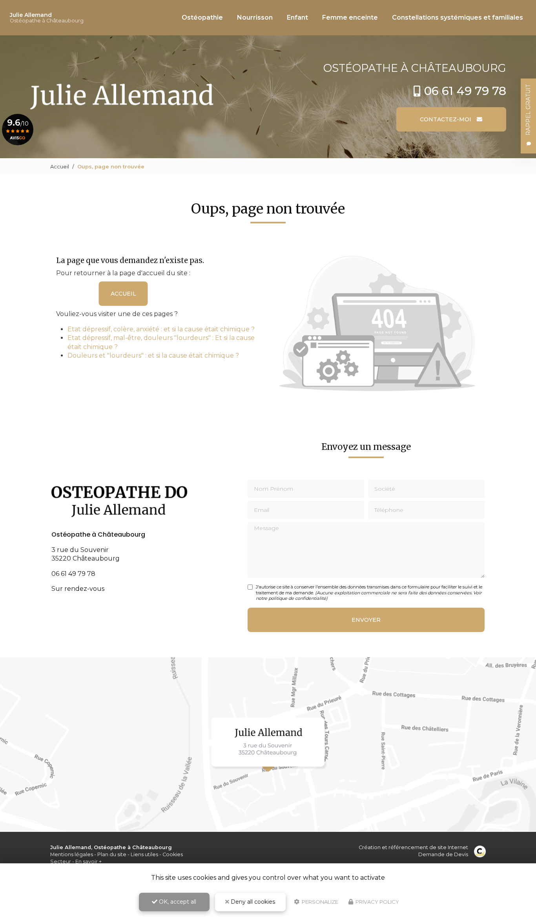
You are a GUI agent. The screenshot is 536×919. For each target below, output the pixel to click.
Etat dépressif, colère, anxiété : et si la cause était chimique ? (161, 329)
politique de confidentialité (297, 598)
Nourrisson (255, 17)
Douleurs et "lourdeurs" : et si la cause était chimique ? (153, 355)
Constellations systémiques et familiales (457, 17)
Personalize (319, 902)
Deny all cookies (252, 901)
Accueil (59, 166)
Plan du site (111, 854)
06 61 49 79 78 (465, 91)
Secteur (60, 861)
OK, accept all (176, 901)
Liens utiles (144, 854)
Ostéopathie (202, 17)
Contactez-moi (446, 119)
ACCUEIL (123, 293)
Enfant (297, 17)
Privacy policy (376, 902)
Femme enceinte (350, 17)
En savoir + (88, 861)
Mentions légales (71, 854)
